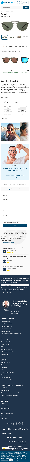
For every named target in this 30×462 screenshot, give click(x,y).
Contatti (3, 416)
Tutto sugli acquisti (5, 321)
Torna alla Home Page (12, 446)
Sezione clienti (4, 354)
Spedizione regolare (5, 362)
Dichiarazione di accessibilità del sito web (11, 333)
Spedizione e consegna (6, 326)
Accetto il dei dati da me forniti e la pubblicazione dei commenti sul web (14, 221)
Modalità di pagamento (6, 324)
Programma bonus (5, 365)
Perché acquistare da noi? (7, 413)
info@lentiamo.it (15, 313)
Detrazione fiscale (5, 347)
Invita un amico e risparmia (7, 370)
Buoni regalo (4, 367)
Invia (15, 225)
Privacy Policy (19, 458)
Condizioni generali (5, 331)
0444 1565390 (14, 311)
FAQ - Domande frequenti (7, 352)
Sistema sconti (4, 375)
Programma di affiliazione (7, 372)
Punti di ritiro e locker (6, 329)
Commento (5, 199)
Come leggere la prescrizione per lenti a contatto (12, 393)
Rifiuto (17, 460)
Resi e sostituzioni (5, 342)
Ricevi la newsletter (15, 295)
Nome (4, 210)
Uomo (7, 11)
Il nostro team (4, 406)
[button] (4, 37)
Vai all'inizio (20, 446)
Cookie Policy (4, 455)
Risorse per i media (5, 408)
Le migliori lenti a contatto (7, 388)
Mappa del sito (4, 418)
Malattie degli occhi (5, 390)
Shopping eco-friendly (6, 380)
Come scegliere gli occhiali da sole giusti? (15, 176)
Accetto (11, 460)
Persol (12, 11)
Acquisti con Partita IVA (6, 349)
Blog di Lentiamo (5, 411)
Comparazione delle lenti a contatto (9, 395)
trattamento (11, 221)
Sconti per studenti (5, 377)
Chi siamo (3, 403)
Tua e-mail (5, 215)
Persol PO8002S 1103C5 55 (10, 67)
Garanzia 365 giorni (5, 344)
